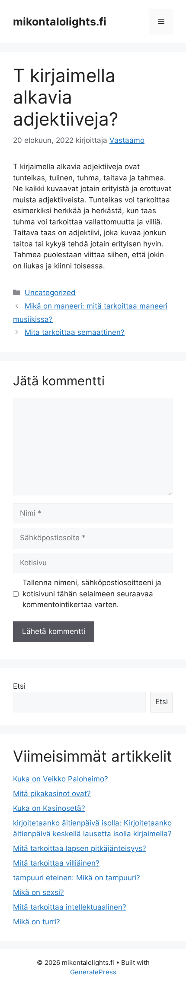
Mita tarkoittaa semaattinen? (75, 332)
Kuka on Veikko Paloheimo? (60, 779)
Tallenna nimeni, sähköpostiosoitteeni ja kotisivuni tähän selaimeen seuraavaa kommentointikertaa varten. (91, 593)
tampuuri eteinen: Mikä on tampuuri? (76, 877)
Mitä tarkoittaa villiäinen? (56, 863)
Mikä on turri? (36, 921)
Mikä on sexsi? (38, 892)
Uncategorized (50, 292)
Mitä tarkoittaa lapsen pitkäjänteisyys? (79, 848)
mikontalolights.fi (59, 21)
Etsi (19, 686)
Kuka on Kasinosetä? (49, 808)
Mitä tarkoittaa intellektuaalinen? (69, 907)
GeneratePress (93, 972)
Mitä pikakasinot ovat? (52, 793)
